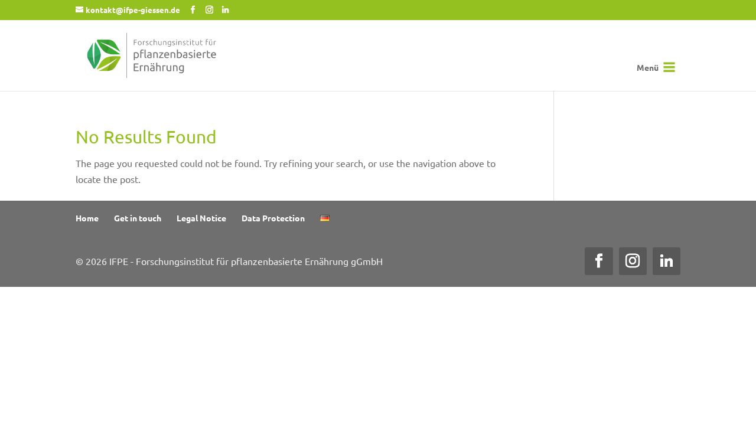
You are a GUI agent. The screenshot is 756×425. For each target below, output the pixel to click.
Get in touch (137, 217)
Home (87, 217)
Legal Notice (201, 217)
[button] (648, 67)
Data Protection (273, 217)
